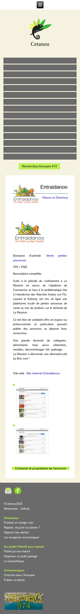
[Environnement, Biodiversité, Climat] (40, 88)
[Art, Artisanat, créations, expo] (40, 122)
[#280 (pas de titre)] (40, 143)
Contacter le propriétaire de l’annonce (40, 468)
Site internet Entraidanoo (43, 373)
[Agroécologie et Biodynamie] (40, 61)
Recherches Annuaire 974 (39, 166)
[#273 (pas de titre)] (40, 129)
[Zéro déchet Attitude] (40, 81)
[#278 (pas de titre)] (40, 136)
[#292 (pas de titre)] (40, 157)
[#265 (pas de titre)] (40, 95)
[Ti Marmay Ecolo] (40, 115)
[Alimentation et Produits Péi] (40, 67)
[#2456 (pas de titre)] (40, 109)
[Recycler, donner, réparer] (40, 74)
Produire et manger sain (18, 522)
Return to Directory (55, 197)
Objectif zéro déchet (16, 532)
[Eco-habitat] (40, 102)
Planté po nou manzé (17, 551)
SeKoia (24, 508)
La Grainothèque (14, 561)
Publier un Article (14, 580)
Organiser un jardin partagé (20, 556)
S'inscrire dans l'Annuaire (19, 575)
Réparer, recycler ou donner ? (22, 527)
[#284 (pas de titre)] (40, 150)
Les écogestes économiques (21, 537)
